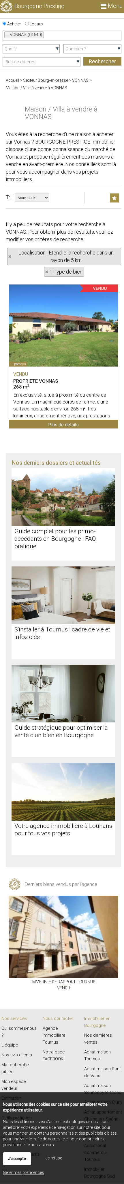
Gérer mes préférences (23, 1172)
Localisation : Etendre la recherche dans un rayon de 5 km (66, 256)
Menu (114, 5)
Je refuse (54, 1158)
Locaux (36, 24)
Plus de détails (63, 424)
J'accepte (17, 1158)
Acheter (13, 24)
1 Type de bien (66, 272)
